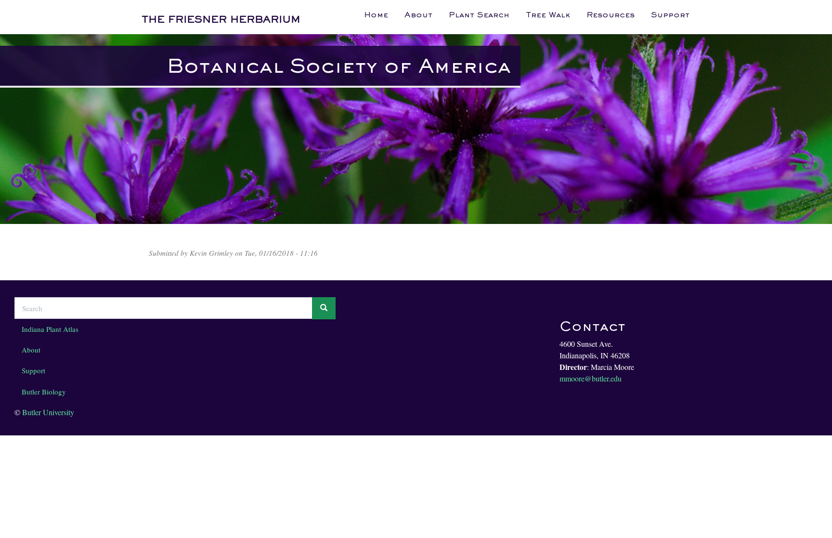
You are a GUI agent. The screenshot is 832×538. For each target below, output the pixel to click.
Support (670, 14)
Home (376, 14)
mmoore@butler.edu (590, 378)
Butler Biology (44, 391)
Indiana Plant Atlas (50, 329)
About (418, 14)
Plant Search (479, 14)
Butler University (48, 412)
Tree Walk (548, 14)
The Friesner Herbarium (221, 19)
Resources (610, 14)
